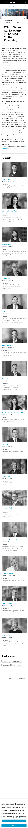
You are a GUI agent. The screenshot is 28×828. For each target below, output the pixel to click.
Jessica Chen (6, 245)
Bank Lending (13, 642)
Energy (10, 219)
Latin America (18, 253)
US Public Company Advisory (18, 251)
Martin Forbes (6, 379)
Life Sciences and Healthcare (15, 255)
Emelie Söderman (7, 573)
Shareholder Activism (7, 354)
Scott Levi (5, 312)
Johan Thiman (6, 345)
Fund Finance (13, 550)
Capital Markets (5, 217)
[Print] (10, 678)
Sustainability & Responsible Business (11, 322)
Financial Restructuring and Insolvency (11, 286)
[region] (14, 813)
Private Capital (5, 352)
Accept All (14, 825)
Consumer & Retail (17, 665)
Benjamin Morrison (8, 603)
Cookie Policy (22, 817)
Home (2, 6)
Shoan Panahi (6, 179)
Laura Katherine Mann (9, 211)
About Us (8, 6)
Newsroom (16, 6)
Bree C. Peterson (7, 476)
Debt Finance (13, 285)
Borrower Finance (14, 419)
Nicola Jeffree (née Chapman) (12, 412)
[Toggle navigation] (2, 2)
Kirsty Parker (6, 635)
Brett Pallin (5, 444)
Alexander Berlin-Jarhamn (11, 540)
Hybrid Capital (10, 221)
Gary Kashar (5, 278)
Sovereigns (11, 484)
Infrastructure (9, 389)
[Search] (26, 2)
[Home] (9, 2)
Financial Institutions (6, 288)
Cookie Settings (14, 821)
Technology (9, 187)
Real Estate (21, 285)
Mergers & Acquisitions (15, 186)
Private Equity (5, 186)
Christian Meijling (7, 508)
